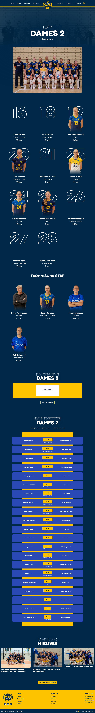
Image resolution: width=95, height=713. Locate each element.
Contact (78, 3)
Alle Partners (47, 402)
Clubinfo (59, 3)
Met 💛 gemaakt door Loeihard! (84, 711)
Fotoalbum (27, 3)
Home (12, 3)
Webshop (54, 703)
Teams (35, 3)
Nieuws (19, 3)
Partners (68, 3)
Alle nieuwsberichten (47, 682)
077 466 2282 (89, 702)
